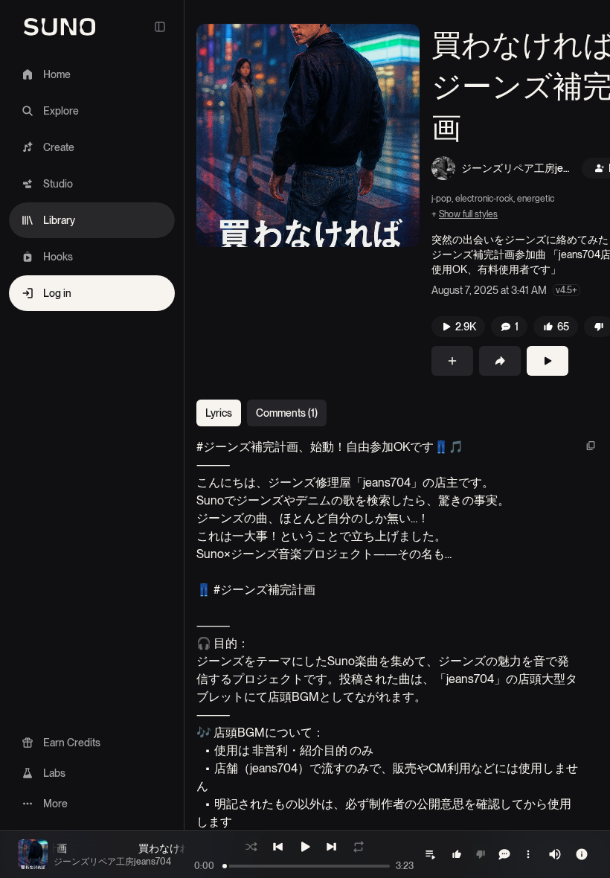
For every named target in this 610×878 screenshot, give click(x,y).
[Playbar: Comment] (504, 854)
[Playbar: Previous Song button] (278, 846)
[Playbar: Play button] (305, 846)
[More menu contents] (528, 854)
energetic (535, 198)
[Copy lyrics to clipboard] (590, 445)
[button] (308, 135)
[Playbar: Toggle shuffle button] (251, 846)
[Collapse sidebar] (160, 27)
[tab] (218, 413)
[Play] (547, 361)
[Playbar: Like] (456, 854)
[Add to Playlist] (452, 361)
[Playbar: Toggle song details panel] (581, 854)
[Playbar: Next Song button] (331, 846)
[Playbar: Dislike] (480, 854)
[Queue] (430, 854)
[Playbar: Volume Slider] (555, 854)
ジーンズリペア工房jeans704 (514, 169)
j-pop (441, 198)
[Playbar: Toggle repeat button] (358, 846)
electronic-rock (484, 198)
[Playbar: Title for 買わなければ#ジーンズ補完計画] (33, 854)
